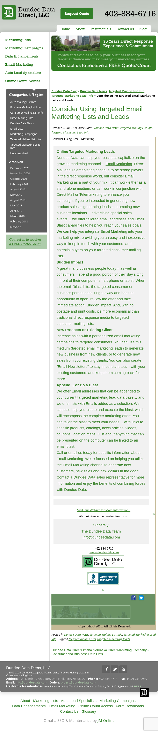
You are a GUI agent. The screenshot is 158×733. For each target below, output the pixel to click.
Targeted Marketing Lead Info (72, 96)
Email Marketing (19, 64)
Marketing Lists (18, 40)
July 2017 (15, 227)
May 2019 (16, 195)
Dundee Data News (93, 91)
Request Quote (77, 13)
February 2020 (19, 184)
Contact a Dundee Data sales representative (93, 477)
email (72, 453)
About (80, 29)
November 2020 (20, 173)
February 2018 (19, 221)
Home (65, 29)
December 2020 (19, 168)
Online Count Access (22, 81)
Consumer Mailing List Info (26, 112)
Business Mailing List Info (25, 107)
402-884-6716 (130, 13)
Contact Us (125, 29)
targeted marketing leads (113, 639)
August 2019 (17, 189)
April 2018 (16, 211)
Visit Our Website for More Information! (103, 510)
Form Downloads (130, 706)
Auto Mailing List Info (23, 102)
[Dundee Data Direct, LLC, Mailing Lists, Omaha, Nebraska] (144, 669)
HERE (137, 686)
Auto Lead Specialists (23, 72)
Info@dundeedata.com (101, 537)
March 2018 (17, 216)
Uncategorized (19, 153)
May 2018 (16, 205)
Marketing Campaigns (24, 48)
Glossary (88, 711)
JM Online (106, 720)
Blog (143, 29)
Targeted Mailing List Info (126, 91)
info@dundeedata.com (31, 682)
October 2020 (18, 179)
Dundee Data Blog (64, 91)
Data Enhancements (21, 56)
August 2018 (17, 200)
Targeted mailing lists (82, 639)
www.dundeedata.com (104, 552)
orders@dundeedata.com (78, 682)
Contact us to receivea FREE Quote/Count (25, 242)
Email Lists (16, 128)
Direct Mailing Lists (21, 118)
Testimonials (101, 29)
